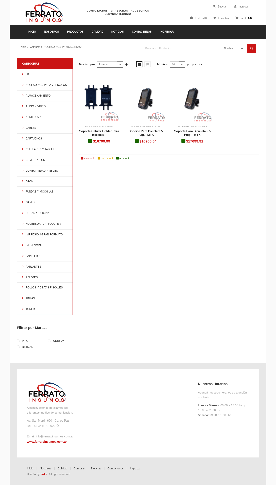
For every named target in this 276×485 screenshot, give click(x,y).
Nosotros (45, 468)
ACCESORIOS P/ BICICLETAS (99, 126)
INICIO (32, 31)
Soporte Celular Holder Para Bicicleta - (99, 132)
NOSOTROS (51, 31)
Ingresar (135, 468)
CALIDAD (97, 31)
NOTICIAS (117, 31)
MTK (24, 340)
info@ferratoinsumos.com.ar (55, 436)
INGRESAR (167, 31)
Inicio (23, 46)
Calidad (62, 468)
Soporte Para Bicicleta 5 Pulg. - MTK (146, 132)
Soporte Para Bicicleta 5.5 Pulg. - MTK (192, 132)
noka (43, 474)
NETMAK (27, 346)
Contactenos (115, 468)
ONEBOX (58, 340)
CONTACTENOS (142, 31)
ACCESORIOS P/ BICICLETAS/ (63, 46)
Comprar (35, 46)
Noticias (96, 468)
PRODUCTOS (75, 31)
